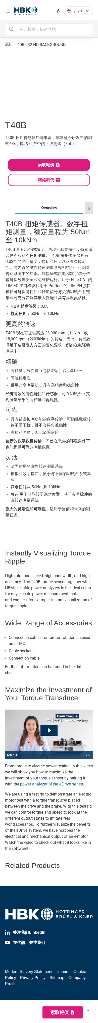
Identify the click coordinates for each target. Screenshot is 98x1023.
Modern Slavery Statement (28, 971)
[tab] (49, 367)
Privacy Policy (32, 977)
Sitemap (57, 977)
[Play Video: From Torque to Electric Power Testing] (49, 730)
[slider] (48, 755)
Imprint (63, 971)
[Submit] (11, 29)
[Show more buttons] (88, 755)
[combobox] (49, 29)
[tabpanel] (49, 374)
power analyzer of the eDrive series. (52, 784)
